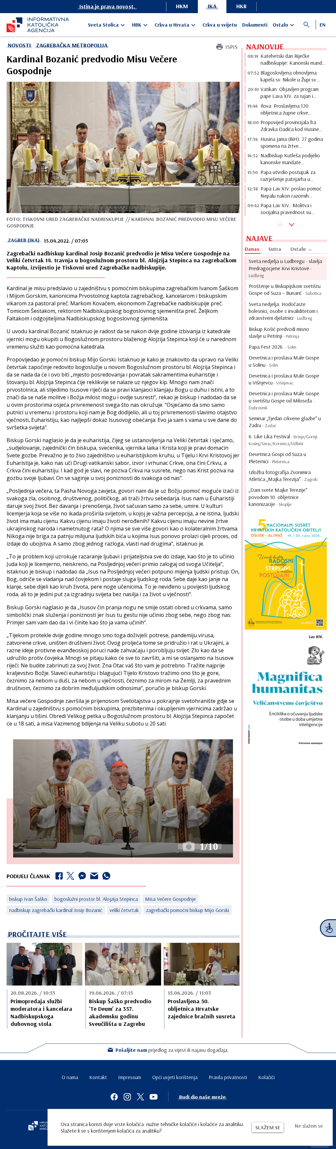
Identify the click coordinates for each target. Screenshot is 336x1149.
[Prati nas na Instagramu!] (127, 1097)
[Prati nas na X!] (140, 1097)
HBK (136, 24)
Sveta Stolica (103, 24)
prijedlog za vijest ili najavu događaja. (172, 1050)
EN (323, 24)
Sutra (274, 249)
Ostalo (280, 24)
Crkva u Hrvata (172, 24)
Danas (252, 249)
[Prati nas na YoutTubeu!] (154, 1097)
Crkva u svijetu (219, 24)
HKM (182, 6)
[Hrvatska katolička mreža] (42, 1126)
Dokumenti (254, 24)
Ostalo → (301, 249)
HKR (241, 6)
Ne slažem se (309, 1125)
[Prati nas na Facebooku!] (114, 1097)
